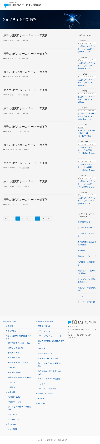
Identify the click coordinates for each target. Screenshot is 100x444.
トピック (81, 296)
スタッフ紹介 (11, 331)
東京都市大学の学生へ (45, 393)
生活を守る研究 (14, 372)
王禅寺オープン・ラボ (87, 256)
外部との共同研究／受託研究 (20, 377)
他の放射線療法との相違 (18, 362)
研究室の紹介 (11, 424)
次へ (50, 218)
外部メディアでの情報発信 (87, 289)
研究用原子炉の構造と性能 (19, 343)
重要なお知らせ (84, 222)
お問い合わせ (41, 403)
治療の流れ (12, 367)
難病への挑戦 (13, 353)
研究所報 (81, 250)
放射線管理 (10, 392)
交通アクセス (41, 398)
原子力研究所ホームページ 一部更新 (25, 35)
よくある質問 (11, 429)
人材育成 (12, 387)
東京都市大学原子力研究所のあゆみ (18, 337)
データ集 (12, 382)
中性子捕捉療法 (14, 357)
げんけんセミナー (85, 227)
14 (43, 218)
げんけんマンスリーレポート (87, 234)
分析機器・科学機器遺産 (87, 263)
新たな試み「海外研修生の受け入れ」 (87, 280)
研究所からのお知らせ (45, 321)
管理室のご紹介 (14, 397)
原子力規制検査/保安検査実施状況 (87, 243)
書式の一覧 (12, 414)
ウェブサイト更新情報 (21, 40)
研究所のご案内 (9, 321)
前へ (7, 218)
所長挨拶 (9, 326)
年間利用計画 (13, 419)
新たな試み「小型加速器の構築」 (87, 272)
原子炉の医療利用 (15, 348)
